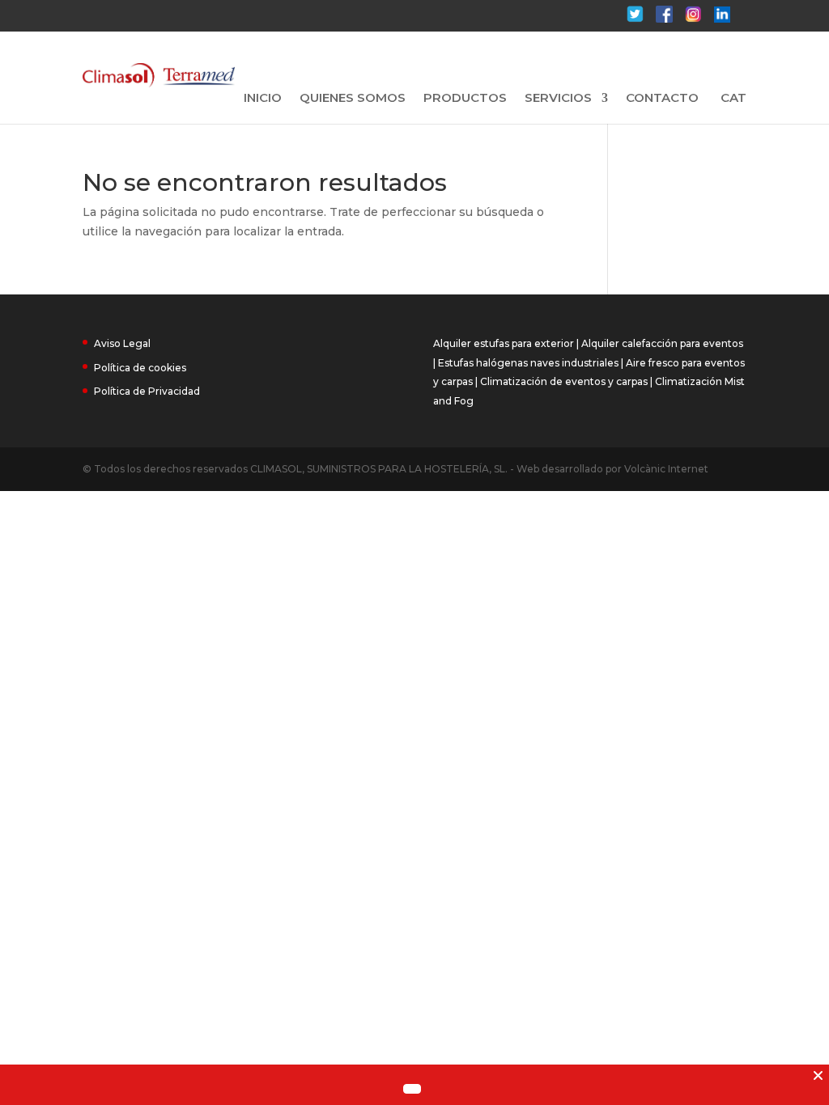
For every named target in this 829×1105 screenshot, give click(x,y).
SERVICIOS (558, 98)
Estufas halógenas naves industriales (528, 363)
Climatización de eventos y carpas (564, 381)
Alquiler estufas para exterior (503, 343)
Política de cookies (140, 368)
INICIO (263, 98)
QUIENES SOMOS (353, 98)
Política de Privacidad (147, 391)
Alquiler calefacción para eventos (662, 343)
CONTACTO (662, 98)
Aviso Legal (122, 343)
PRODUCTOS (465, 98)
